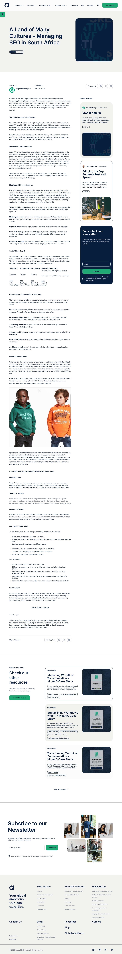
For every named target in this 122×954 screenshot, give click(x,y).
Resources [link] (74, 5)
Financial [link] (67, 898)
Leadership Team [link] (41, 909)
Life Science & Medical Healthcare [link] (74, 891)
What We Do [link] (99, 886)
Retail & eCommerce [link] (70, 909)
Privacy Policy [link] (41, 926)
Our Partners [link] (40, 905)
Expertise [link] (30, 5)
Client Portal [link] (12, 939)
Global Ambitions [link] (74, 933)
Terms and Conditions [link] (43, 933)
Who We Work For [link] (75, 886)
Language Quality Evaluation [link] (100, 904)
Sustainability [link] (40, 902)
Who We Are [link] (44, 886)
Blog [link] (82, 5)
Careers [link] (90, 5)
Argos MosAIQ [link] (44, 5)
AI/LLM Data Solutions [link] (98, 917)
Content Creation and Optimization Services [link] (101, 896)
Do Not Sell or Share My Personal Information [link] (46, 938)
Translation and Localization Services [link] (102, 891)
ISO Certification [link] (41, 898)
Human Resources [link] (70, 905)
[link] (2, 14)
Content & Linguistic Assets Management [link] (99, 909)
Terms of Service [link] (41, 930)
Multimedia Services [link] (97, 900)
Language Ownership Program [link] (100, 914)
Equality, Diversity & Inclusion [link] (45, 894)
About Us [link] (39, 891)
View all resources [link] (19, 698)
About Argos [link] (60, 5)
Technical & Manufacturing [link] (72, 894)
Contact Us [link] (110, 5)
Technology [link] (68, 902)
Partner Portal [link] (13, 936)
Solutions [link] (18, 5)
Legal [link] (40, 922)
